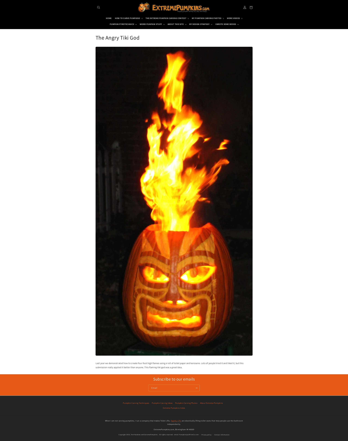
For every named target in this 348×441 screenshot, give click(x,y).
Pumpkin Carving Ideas (162, 403)
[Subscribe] (196, 388)
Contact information (221, 435)
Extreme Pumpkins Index (174, 408)
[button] (99, 7)
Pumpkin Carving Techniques (136, 403)
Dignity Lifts (176, 421)
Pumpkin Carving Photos (186, 403)
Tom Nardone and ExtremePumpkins (144, 435)
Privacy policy (206, 435)
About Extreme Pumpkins (211, 403)
